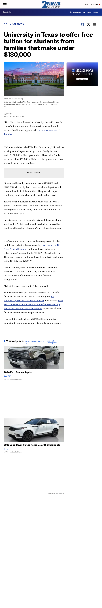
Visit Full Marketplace (52, 342)
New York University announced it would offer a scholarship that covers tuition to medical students (33, 304)
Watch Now (92, 4)
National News (14, 23)
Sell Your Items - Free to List (34, 342)
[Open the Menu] (4, 4)
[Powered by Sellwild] (60, 493)
